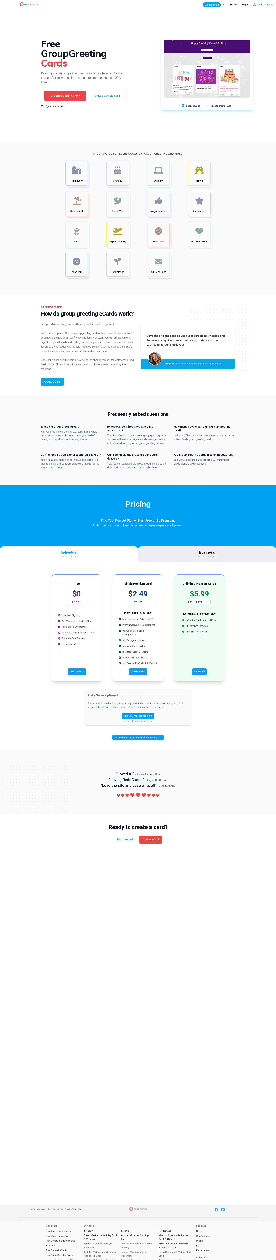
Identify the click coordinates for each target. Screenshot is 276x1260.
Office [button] (157, 180)
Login (260, 4)
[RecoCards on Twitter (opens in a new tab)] (223, 1210)
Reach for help (125, 839)
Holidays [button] (76, 180)
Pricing (199, 1241)
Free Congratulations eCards (60, 1241)
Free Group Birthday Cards (59, 1255)
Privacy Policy (71, 1209)
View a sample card (107, 95)
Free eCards (52, 1245)
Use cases (41, 1209)
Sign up (269, 4)
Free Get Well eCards (56, 1250)
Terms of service (55, 1209)
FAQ (198, 1245)
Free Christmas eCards (58, 1236)
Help (244, 4)
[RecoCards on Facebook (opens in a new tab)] (216, 1210)
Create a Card (65, 95)
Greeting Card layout (222, 106)
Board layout (193, 106)
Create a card (203, 1236)
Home (233, 4)
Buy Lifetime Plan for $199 (138, 716)
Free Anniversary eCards (58, 1231)
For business (202, 1250)
